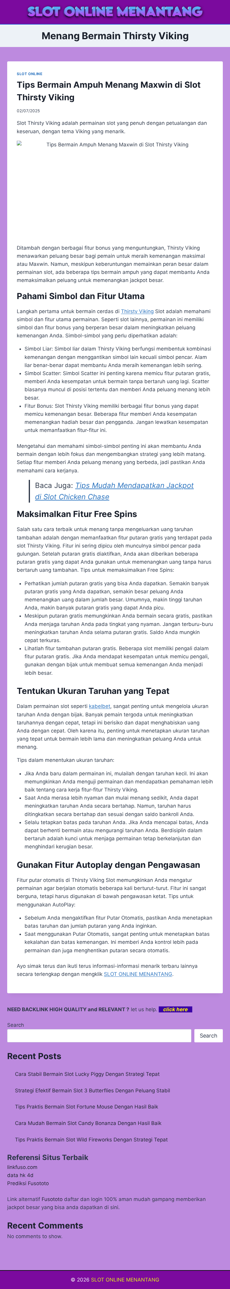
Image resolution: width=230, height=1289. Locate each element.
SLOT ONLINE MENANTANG (138, 974)
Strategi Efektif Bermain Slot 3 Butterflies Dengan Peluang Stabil (92, 1091)
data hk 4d (20, 1175)
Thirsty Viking (137, 311)
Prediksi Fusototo (28, 1183)
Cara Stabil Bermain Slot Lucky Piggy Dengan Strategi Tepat (87, 1074)
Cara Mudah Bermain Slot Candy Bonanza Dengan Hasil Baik (88, 1123)
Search (15, 1025)
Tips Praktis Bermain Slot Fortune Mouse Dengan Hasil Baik (86, 1107)
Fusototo (52, 1199)
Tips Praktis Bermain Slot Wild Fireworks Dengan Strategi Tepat (91, 1140)
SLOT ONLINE (30, 74)
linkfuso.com (22, 1167)
